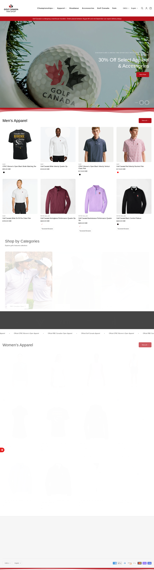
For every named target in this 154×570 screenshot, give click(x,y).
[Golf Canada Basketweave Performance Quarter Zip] (95, 196)
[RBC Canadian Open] (28, 279)
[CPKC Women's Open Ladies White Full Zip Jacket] (95, 476)
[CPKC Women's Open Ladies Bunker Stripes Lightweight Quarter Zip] (133, 476)
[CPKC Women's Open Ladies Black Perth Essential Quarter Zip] (58, 476)
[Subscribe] (149, 531)
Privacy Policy (66, 536)
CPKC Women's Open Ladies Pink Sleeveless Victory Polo (94, 391)
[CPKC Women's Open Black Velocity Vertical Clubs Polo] (95, 144)
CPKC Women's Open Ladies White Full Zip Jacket (93, 499)
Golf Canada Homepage (70, 529)
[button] (142, 8)
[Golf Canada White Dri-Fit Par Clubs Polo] (20, 196)
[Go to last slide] (141, 102)
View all (144, 120)
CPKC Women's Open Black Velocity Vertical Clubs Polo (93, 167)
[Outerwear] (77, 279)
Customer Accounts (93, 529)
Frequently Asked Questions (96, 533)
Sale (40, 552)
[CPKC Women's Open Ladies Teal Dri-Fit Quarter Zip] (20, 368)
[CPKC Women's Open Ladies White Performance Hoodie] (133, 419)
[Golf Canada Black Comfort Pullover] (133, 196)
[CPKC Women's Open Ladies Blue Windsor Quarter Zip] (20, 476)
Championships (44, 529)
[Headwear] (125, 279)
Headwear (110, 304)
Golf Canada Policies (69, 533)
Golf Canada (43, 533)
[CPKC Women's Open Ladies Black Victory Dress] (20, 419)
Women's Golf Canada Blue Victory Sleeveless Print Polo (132, 391)
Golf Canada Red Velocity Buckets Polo (130, 166)
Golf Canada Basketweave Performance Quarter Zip (95, 219)
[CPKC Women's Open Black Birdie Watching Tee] (20, 144)
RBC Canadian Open (17, 304)
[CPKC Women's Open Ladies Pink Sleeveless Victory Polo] (95, 368)
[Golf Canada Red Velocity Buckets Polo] (133, 144)
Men (40, 536)
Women (41, 540)
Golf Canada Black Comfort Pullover (128, 218)
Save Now (142, 74)
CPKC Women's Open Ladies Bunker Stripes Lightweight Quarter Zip (132, 499)
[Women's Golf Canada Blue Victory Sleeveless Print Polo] (133, 368)
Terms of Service (136, 537)
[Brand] (40, 320)
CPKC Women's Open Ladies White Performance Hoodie (133, 443)
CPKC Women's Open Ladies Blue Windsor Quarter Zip (17, 499)
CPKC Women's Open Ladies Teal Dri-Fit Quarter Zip (19, 391)
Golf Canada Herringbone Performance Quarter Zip (58, 218)
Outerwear (61, 304)
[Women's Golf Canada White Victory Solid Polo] (58, 368)
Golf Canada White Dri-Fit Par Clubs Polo (17, 218)
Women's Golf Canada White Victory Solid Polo (57, 390)
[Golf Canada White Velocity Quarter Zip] (58, 144)
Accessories (43, 548)
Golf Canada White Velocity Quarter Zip (54, 166)
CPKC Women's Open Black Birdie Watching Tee (19, 166)
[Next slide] (147, 102)
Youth (41, 544)
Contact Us (91, 536)
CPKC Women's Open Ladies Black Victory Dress (20, 442)
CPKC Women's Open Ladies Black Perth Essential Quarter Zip (55, 499)
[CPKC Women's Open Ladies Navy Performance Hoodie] (95, 419)
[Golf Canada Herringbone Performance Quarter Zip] (58, 196)
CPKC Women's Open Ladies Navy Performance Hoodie (95, 443)
